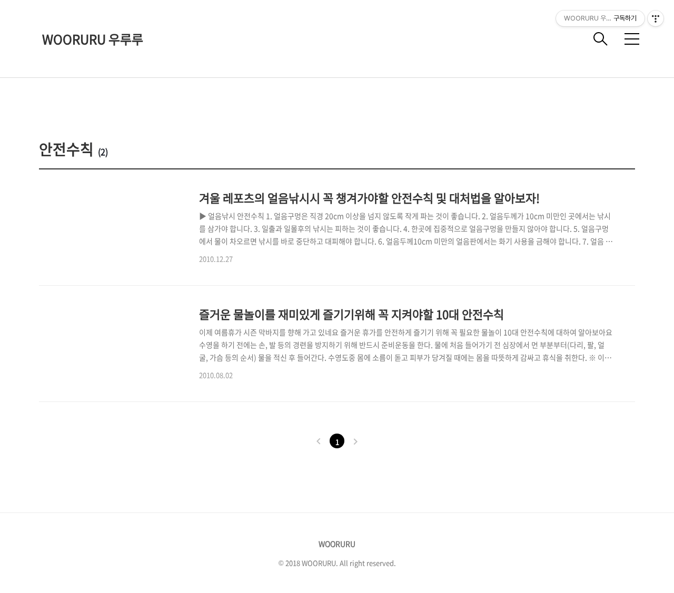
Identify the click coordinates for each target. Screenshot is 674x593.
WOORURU (337, 543)
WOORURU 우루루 (92, 39)
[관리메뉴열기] (655, 18)
